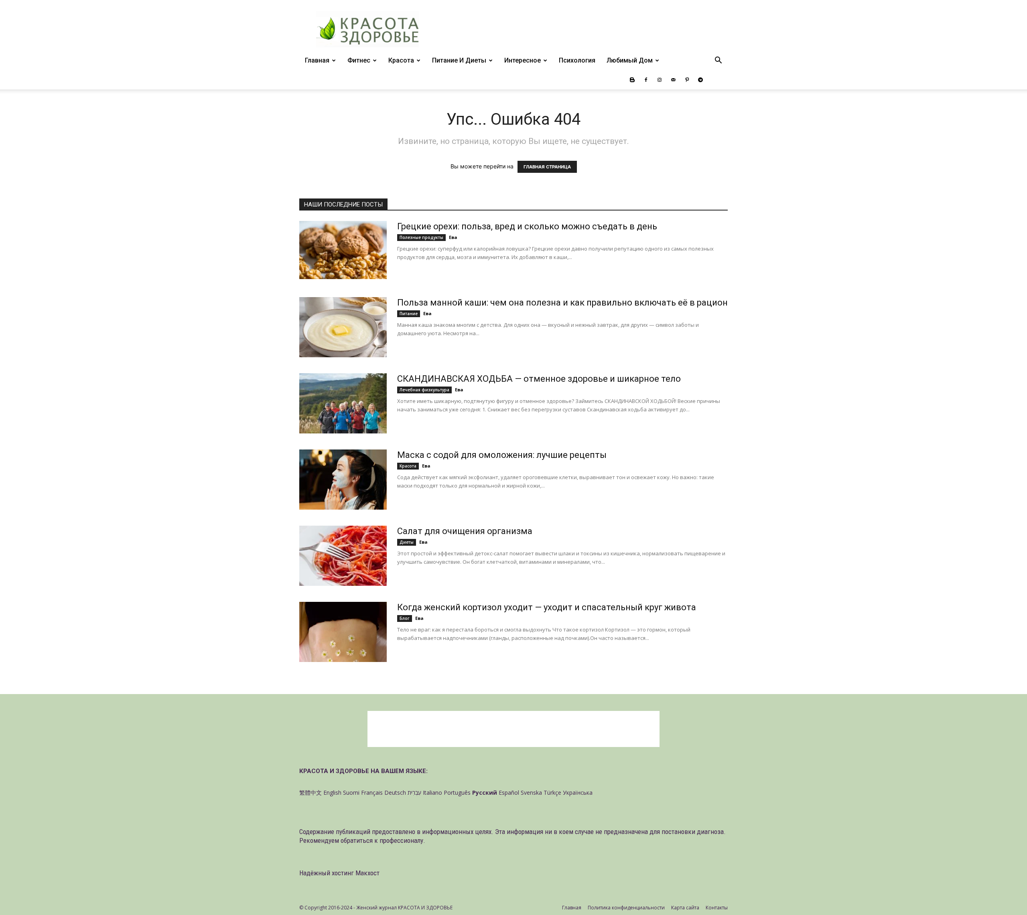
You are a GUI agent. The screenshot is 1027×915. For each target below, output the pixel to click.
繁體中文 (310, 792)
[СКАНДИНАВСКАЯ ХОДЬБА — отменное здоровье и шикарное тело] (343, 403)
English (332, 792)
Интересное (522, 60)
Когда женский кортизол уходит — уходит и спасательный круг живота (546, 607)
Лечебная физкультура (424, 390)
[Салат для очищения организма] (343, 556)
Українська (578, 792)
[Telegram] (700, 79)
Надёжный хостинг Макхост (339, 873)
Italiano (432, 792)
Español (509, 792)
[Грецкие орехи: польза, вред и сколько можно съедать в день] (343, 250)
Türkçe (552, 792)
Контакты (717, 907)
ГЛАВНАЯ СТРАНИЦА (547, 167)
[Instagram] (660, 79)
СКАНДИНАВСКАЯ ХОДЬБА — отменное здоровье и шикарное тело (539, 379)
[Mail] (673, 79)
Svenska (531, 792)
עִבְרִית (414, 792)
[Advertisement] (513, 729)
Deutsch (395, 792)
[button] (718, 61)
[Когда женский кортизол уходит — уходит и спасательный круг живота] (343, 632)
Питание (409, 313)
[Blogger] (632, 79)
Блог (405, 618)
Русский (484, 792)
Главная (317, 60)
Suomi (351, 792)
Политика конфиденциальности (626, 907)
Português (457, 792)
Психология (577, 60)
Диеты (407, 542)
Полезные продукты (421, 237)
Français (372, 792)
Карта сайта (685, 907)
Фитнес (358, 60)
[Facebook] (646, 79)
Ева (453, 237)
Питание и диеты (459, 60)
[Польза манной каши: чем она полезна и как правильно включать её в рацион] (343, 327)
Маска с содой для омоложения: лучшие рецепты (502, 455)
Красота (401, 60)
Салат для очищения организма (464, 531)
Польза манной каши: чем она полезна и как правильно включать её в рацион (562, 303)
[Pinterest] (687, 79)
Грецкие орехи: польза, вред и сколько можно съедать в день (527, 226)
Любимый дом (630, 60)
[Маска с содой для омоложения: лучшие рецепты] (343, 479)
